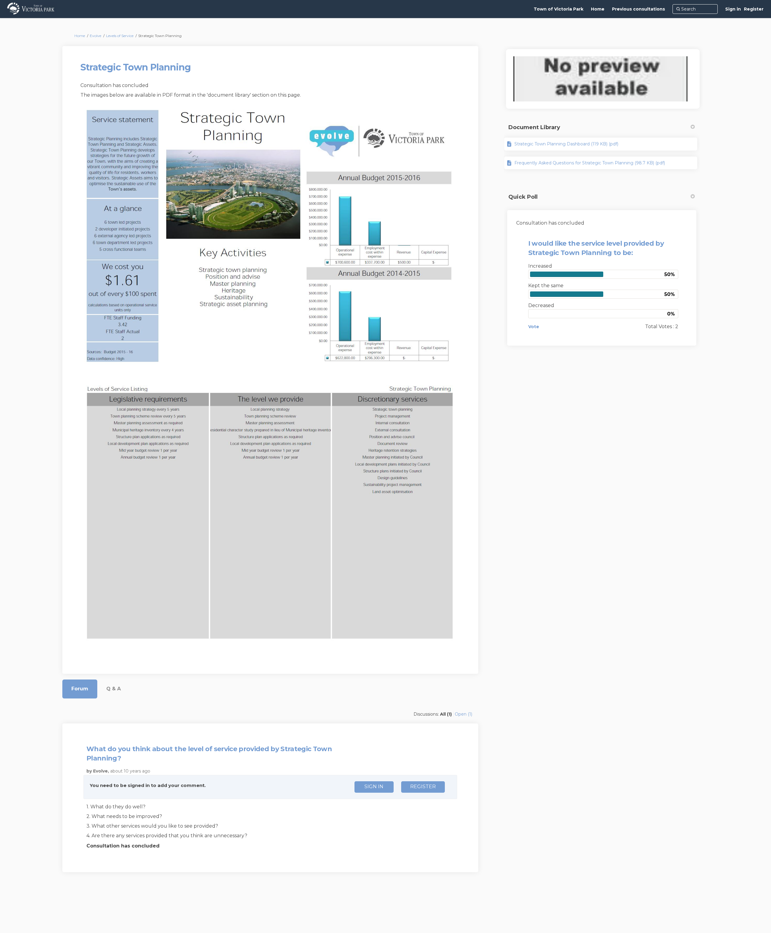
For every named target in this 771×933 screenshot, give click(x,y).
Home (79, 35)
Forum (79, 689)
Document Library (534, 127)
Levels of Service (119, 35)
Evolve (95, 35)
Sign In (373, 786)
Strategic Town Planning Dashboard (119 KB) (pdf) (566, 144)
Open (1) (463, 714)
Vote (533, 326)
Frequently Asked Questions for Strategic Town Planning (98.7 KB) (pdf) (589, 163)
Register (753, 9)
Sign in (733, 9)
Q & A (113, 689)
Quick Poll (523, 197)
